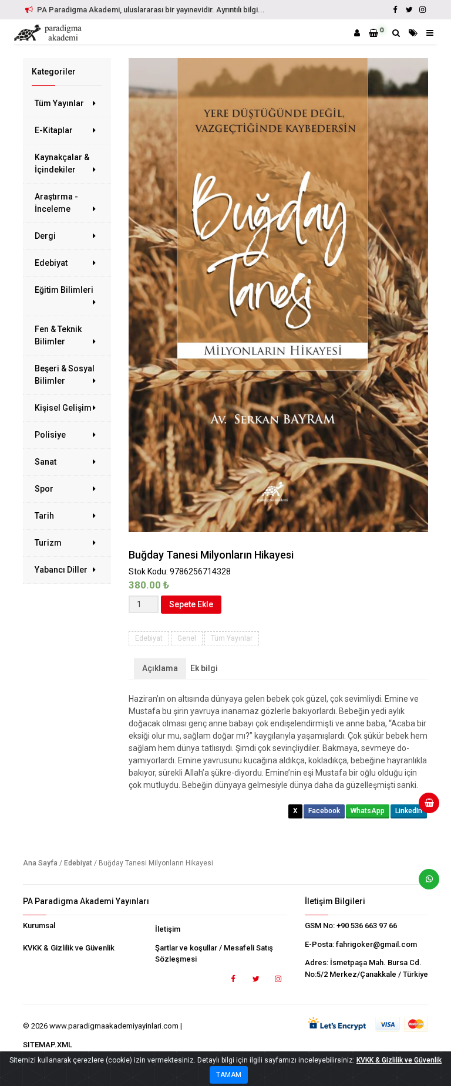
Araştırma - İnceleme (56, 203)
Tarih (44, 515)
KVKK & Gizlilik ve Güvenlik (69, 947)
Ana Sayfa (40, 863)
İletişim (167, 929)
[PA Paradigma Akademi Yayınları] (49, 33)
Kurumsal (39, 925)
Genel (186, 638)
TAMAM (228, 1075)
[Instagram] (422, 10)
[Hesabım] (357, 33)
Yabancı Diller (61, 569)
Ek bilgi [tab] (204, 668)
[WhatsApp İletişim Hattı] (424, 883)
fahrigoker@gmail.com (376, 944)
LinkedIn (408, 811)
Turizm (48, 542)
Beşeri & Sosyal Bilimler (65, 374)
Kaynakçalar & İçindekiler (62, 163)
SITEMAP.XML (47, 1044)
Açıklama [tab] (160, 668)
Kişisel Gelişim (63, 407)
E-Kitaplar (54, 130)
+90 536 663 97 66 (366, 925)
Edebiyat (51, 263)
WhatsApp (368, 811)
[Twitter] (409, 10)
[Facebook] (395, 10)
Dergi (45, 236)
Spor (44, 488)
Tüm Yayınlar (59, 103)
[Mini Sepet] (424, 807)
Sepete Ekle (191, 604)
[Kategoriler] (413, 33)
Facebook (324, 811)
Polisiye (50, 434)
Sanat (45, 461)
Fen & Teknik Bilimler (58, 335)
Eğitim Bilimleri (64, 290)
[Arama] (396, 33)
